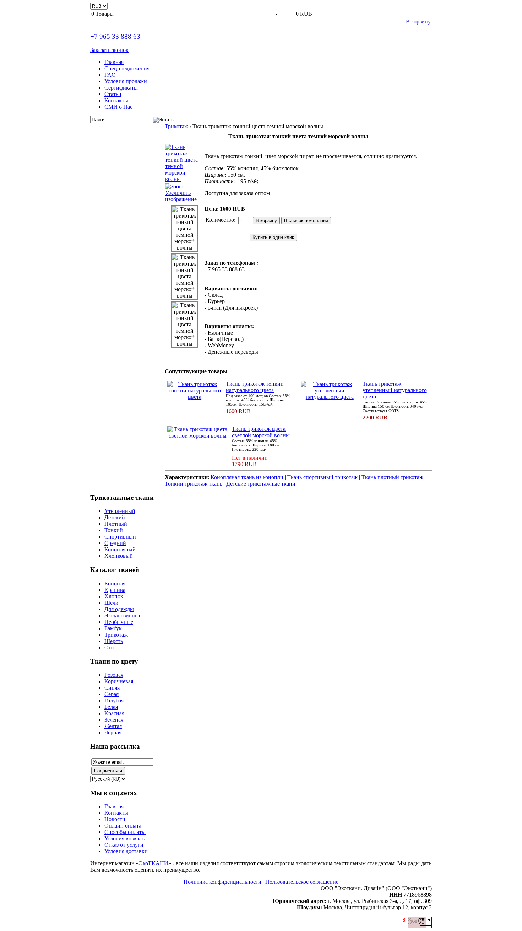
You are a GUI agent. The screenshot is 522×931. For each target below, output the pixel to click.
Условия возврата (125, 838)
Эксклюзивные (122, 615)
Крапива (114, 590)
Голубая (114, 700)
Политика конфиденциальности (222, 882)
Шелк (111, 603)
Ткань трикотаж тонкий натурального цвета (255, 387)
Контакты (116, 100)
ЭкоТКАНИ (153, 863)
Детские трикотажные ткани (260, 484)
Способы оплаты (125, 832)
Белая (111, 707)
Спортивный (120, 537)
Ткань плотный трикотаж (392, 477)
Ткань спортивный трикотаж (322, 477)
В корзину (418, 21)
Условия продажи (125, 81)
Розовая (113, 675)
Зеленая (113, 720)
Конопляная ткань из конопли (247, 477)
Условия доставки (126, 851)
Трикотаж (176, 126)
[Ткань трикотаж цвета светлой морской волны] (197, 436)
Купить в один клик (273, 237)
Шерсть (113, 641)
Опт (109, 647)
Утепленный (119, 511)
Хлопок (113, 596)
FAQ (110, 75)
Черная (112, 732)
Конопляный (120, 549)
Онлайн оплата (122, 826)
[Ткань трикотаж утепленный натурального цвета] (329, 397)
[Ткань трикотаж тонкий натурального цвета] (194, 397)
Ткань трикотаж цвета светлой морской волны (261, 432)
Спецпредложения (126, 68)
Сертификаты (121, 88)
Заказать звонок (109, 50)
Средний (115, 543)
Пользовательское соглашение (301, 882)
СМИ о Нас (118, 107)
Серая (111, 694)
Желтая (113, 726)
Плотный (115, 524)
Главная (114, 62)
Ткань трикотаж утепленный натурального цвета (395, 390)
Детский (114, 517)
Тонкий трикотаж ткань (193, 484)
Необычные (118, 622)
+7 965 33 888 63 (115, 36)
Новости (114, 819)
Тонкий (113, 530)
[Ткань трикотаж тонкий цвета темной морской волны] (184, 228)
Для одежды (119, 609)
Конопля (114, 583)
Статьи (112, 94)
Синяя (112, 688)
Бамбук (113, 628)
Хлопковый (118, 556)
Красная (114, 713)
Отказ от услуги (123, 845)
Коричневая (118, 681)
